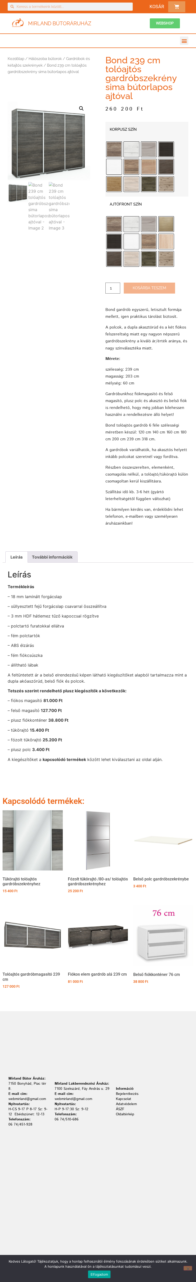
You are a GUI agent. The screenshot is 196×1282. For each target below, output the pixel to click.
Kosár (157, 6)
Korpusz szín (123, 129)
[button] (184, 41)
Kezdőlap (16, 58)
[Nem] (187, 1268)
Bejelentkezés (127, 1093)
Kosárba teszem (149, 288)
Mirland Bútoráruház (59, 23)
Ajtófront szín (126, 204)
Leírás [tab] (16, 557)
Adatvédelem (126, 1104)
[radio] (114, 149)
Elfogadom (99, 1274)
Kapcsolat (123, 1099)
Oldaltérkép (125, 1114)
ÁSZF (120, 1109)
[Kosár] (176, 6)
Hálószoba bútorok (45, 58)
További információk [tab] (52, 557)
